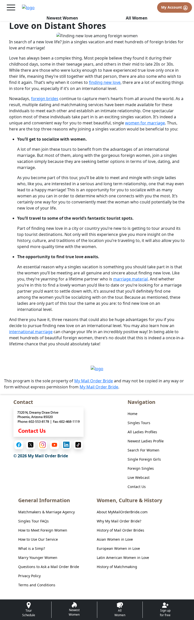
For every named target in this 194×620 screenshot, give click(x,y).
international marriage (31, 331)
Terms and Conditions (36, 585)
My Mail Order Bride (93, 381)
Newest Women (62, 18)
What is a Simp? (31, 548)
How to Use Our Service (38, 539)
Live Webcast (139, 477)
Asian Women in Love (115, 539)
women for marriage (145, 123)
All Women (137, 18)
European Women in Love (118, 548)
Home (132, 413)
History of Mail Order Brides (120, 530)
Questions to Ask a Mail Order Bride (48, 566)
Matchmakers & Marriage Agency (46, 512)
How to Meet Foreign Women (42, 530)
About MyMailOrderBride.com (122, 512)
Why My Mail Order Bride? (119, 521)
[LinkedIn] (66, 444)
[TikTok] (78, 444)
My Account (172, 7)
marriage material (130, 279)
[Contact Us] (48, 421)
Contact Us (137, 486)
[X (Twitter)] (30, 444)
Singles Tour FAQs (33, 521)
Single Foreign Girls (144, 459)
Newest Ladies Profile (146, 441)
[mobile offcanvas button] (11, 7)
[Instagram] (42, 444)
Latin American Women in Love (123, 557)
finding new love (104, 82)
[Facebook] (18, 444)
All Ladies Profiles (142, 431)
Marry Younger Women (37, 557)
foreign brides (44, 98)
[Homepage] (28, 7)
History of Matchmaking (117, 566)
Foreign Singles (141, 468)
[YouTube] (54, 444)
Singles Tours (139, 422)
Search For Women (143, 450)
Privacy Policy (29, 575)
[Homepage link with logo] (97, 368)
